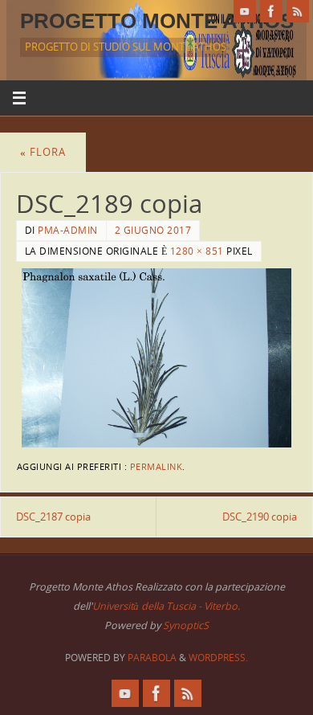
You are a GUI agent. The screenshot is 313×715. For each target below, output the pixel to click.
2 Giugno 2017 (153, 230)
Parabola (152, 657)
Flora (43, 152)
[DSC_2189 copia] (156, 358)
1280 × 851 (197, 251)
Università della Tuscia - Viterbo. (166, 606)
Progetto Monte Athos (157, 21)
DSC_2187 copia (53, 517)
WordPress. (218, 657)
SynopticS (186, 625)
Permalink (156, 466)
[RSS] (298, 11)
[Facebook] (271, 11)
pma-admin (68, 230)
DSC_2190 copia (259, 517)
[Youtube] (245, 11)
